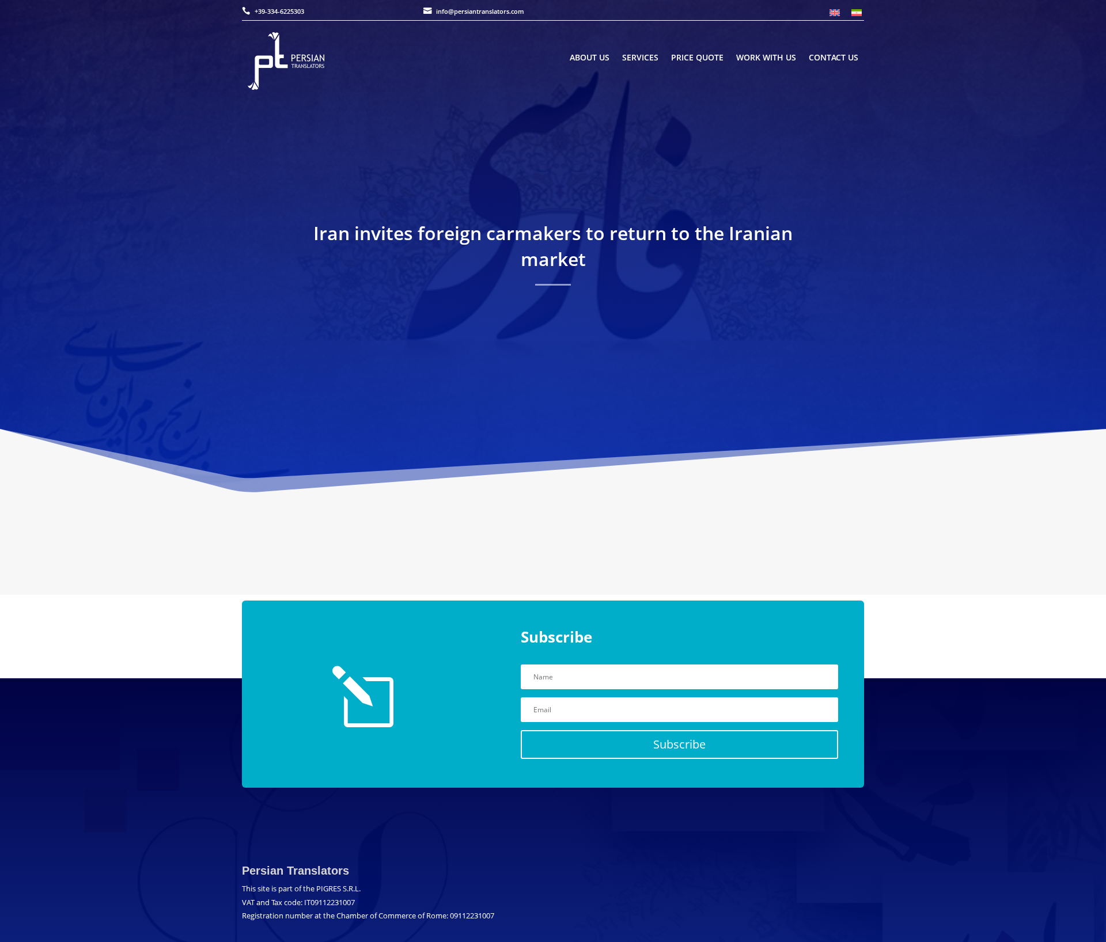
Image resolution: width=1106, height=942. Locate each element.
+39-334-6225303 (279, 11)
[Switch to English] (835, 12)
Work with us (766, 58)
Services (640, 58)
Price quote (697, 58)
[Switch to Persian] (857, 12)
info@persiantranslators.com (480, 11)
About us (589, 58)
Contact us (833, 58)
